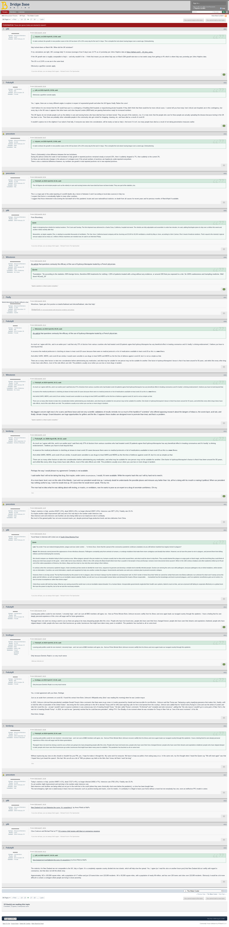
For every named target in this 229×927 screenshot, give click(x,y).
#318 (225, 800)
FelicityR (10, 83)
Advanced (226, 12)
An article (34, 264)
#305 (225, 210)
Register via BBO (200, 8)
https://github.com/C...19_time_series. (140, 52)
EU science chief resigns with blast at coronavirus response (79, 831)
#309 (225, 375)
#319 (225, 824)
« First (14, 19)
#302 (225, 82)
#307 (225, 297)
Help (223, 8)
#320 (225, 848)
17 (31, 19)
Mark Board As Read (37, 923)
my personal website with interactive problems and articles (52, 309)
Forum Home (15, 923)
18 (34, 19)
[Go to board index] (16, 5)
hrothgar (10, 635)
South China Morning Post (69, 537)
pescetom (10, 134)
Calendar (21, 12)
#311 (225, 504)
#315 (225, 672)
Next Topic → (222, 894)
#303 (225, 134)
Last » (42, 19)
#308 (225, 321)
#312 (225, 530)
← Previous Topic (201, 894)
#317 (225, 775)
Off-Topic (22, 15)
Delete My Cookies (25, 923)
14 (22, 19)
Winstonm (10, 257)
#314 (225, 635)
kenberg (9, 431)
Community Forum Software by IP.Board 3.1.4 (213, 923)
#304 (225, 173)
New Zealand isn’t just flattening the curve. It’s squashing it (51, 807)
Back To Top (6, 923)
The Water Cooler (33, 15)
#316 (225, 726)
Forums (5, 12)
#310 (225, 431)
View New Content (217, 15)
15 (25, 19)
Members (13, 12)
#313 (225, 607)
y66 (7, 29)
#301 (225, 29)
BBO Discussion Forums (10, 15)
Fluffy (8, 297)
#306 (225, 257)
